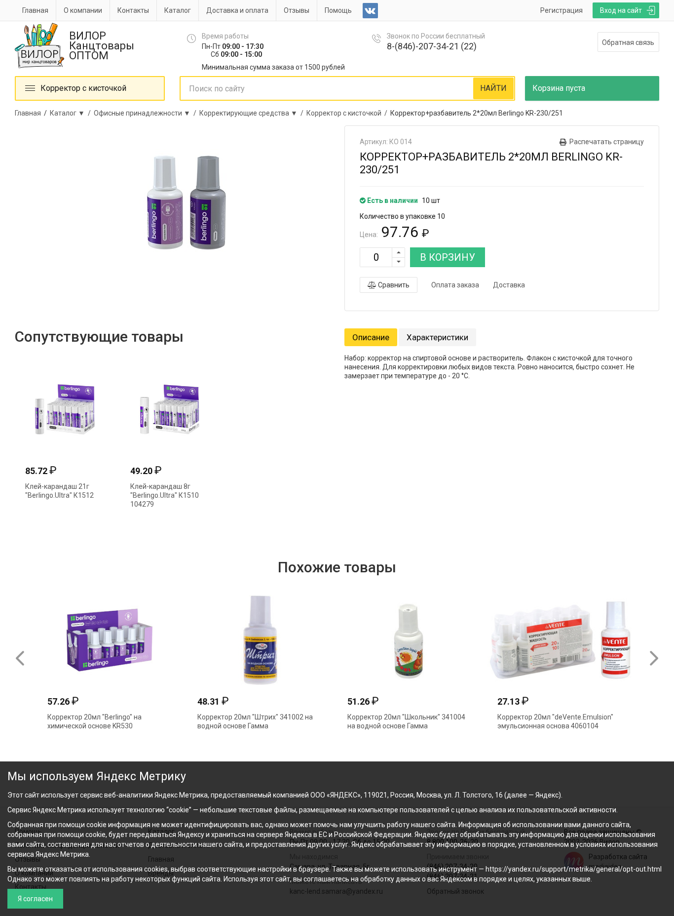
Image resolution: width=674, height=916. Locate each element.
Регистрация (561, 10)
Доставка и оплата (237, 10)
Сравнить (393, 285)
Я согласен (35, 899)
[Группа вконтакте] (370, 10)
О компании (83, 10)
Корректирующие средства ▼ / (252, 113)
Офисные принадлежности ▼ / (146, 113)
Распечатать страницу (606, 142)
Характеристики (437, 337)
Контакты (133, 10)
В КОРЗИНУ (447, 257)
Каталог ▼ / (72, 113)
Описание (370, 337)
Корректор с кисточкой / (348, 113)
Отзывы (296, 10)
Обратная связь (628, 42)
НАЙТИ (493, 88)
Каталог (177, 10)
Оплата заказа (455, 285)
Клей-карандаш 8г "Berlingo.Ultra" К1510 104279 (164, 495)
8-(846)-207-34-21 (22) (432, 46)
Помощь (338, 10)
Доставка (509, 285)
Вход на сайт (621, 10)
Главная (35, 10)
